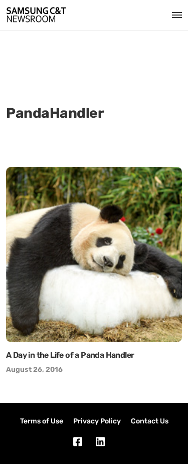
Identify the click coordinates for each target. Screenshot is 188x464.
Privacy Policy (97, 421)
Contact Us (149, 421)
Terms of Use (41, 421)
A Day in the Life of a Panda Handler (70, 355)
